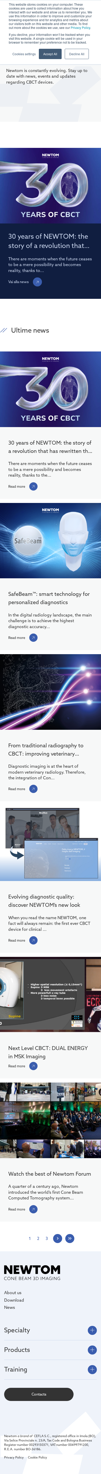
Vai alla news (18, 281)
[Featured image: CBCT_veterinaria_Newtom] (50, 692)
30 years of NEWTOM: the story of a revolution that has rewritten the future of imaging (49, 447)
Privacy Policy (80, 27)
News (9, 1307)
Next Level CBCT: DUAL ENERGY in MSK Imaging (48, 1052)
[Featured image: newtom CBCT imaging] (50, 389)
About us (12, 1292)
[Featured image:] (50, 541)
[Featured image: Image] (50, 1121)
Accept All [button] (50, 54)
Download (14, 1300)
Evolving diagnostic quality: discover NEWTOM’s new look (44, 900)
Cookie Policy (37, 1457)
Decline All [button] (76, 54)
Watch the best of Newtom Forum (49, 1174)
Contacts (39, 1394)
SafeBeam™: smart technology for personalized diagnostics (49, 598)
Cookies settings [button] (24, 54)
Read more (16, 486)
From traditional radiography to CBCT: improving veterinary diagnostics (45, 750)
